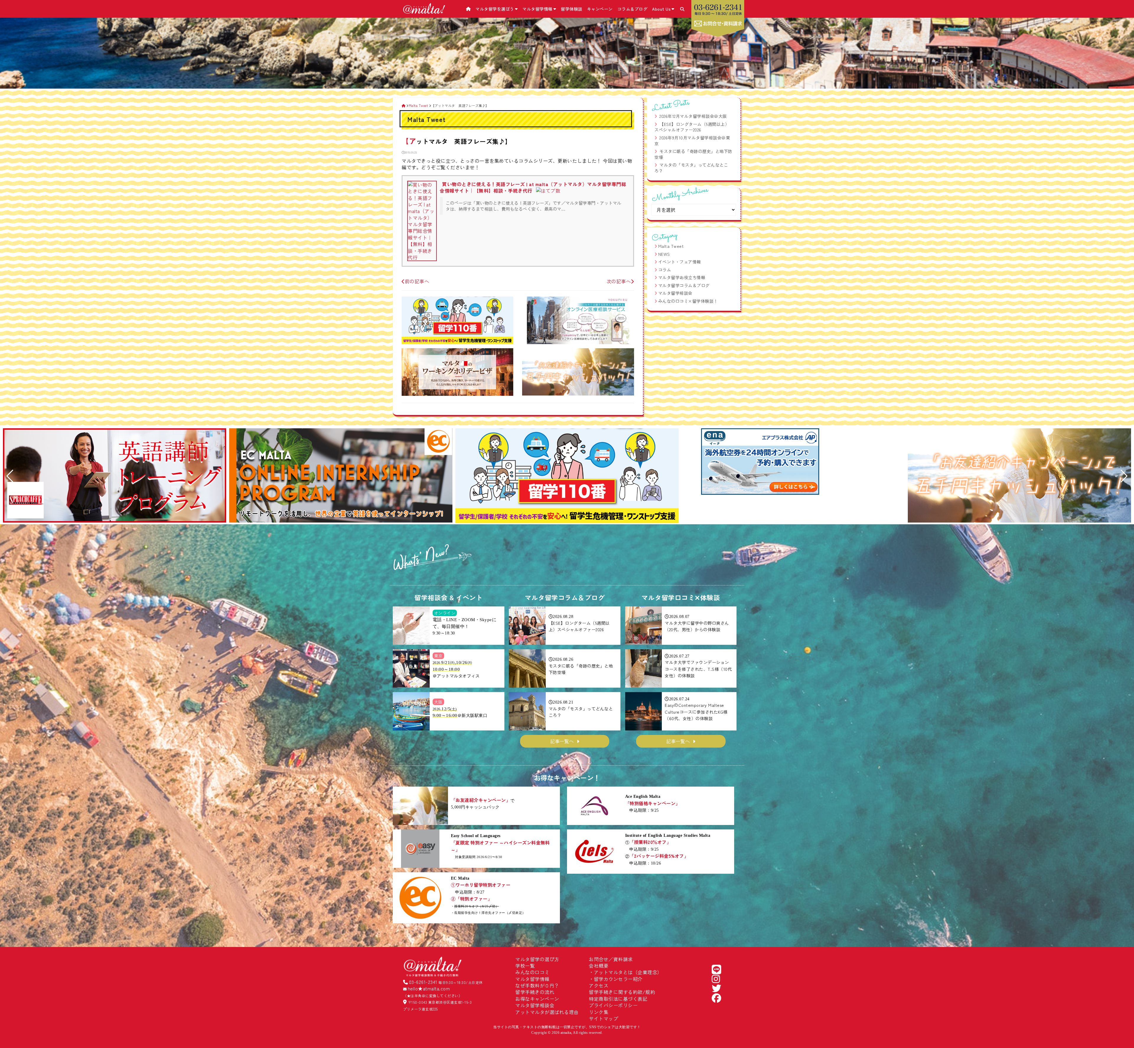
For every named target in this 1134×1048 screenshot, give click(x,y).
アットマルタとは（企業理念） (628, 972)
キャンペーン (600, 9)
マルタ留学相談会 (675, 293)
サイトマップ (603, 1018)
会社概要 (598, 965)
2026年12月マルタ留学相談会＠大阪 (693, 116)
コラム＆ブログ (632, 9)
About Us (661, 9)
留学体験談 (571, 9)
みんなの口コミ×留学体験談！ (688, 301)
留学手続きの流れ (534, 991)
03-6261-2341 (423, 981)
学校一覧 (525, 965)
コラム (664, 270)
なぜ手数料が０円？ (537, 985)
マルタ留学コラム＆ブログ (684, 285)
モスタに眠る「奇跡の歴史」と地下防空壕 (693, 154)
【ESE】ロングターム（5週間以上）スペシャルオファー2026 (691, 127)
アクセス (598, 985)
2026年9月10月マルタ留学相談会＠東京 (692, 141)
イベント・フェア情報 (679, 262)
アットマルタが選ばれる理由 (547, 1012)
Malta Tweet (671, 246)
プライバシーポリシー (613, 1005)
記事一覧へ (562, 741)
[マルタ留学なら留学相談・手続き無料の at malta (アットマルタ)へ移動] (403, 105)
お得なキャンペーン (537, 998)
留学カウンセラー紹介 (618, 978)
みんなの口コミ (532, 972)
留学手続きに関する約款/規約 (622, 991)
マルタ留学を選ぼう (494, 9)
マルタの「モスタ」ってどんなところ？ (691, 168)
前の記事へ (417, 281)
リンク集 (598, 1012)
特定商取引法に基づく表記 (618, 998)
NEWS (664, 254)
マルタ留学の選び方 (537, 959)
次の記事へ (619, 281)
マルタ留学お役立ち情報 (682, 277)
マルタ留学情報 (537, 9)
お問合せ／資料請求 (611, 959)
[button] (10, 476)
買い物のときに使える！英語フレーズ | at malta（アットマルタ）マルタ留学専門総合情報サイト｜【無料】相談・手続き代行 (533, 187)
